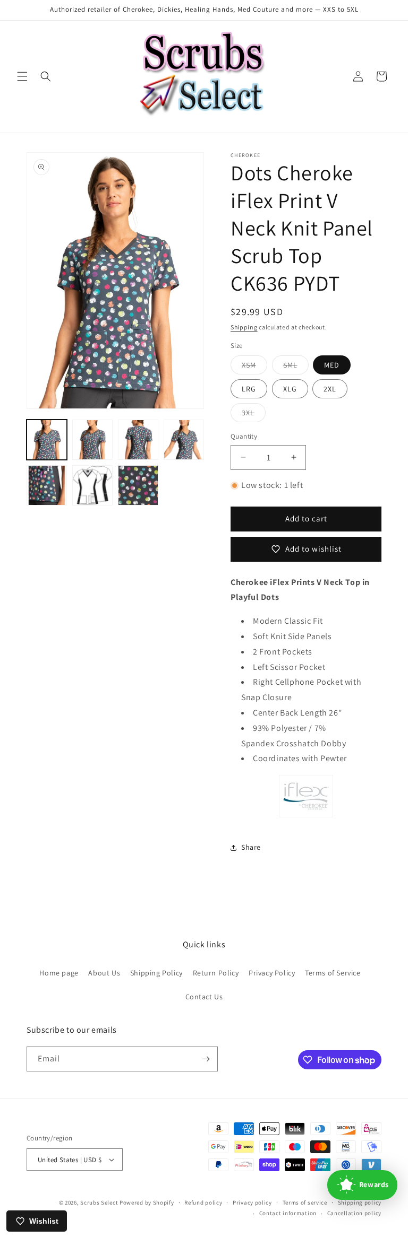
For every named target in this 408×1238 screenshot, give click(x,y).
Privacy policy (252, 1202)
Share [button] (251, 847)
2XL (330, 389)
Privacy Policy (272, 973)
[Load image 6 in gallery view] (92, 485)
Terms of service (305, 1202)
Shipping (244, 327)
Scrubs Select (99, 1202)
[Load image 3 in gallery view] (138, 440)
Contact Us (204, 996)
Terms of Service (333, 973)
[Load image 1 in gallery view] (47, 440)
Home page (58, 973)
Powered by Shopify (147, 1202)
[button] (22, 76)
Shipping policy (360, 1202)
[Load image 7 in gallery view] (138, 485)
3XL (254, 414)
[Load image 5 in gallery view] (47, 485)
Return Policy (216, 973)
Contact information (288, 1213)
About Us (104, 973)
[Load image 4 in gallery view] (184, 440)
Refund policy (203, 1202)
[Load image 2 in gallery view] (92, 440)
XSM (254, 367)
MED (331, 365)
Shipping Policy (156, 973)
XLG (290, 389)
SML (296, 367)
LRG (249, 389)
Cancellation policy (354, 1213)
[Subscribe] (205, 1059)
